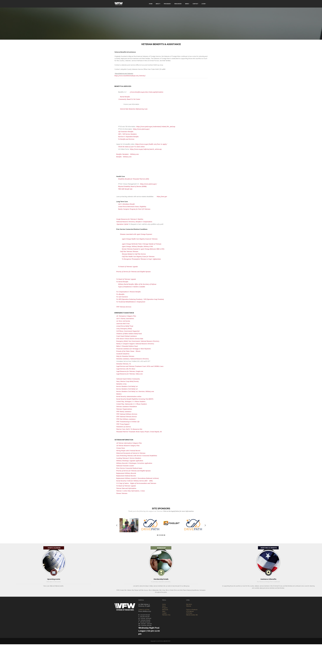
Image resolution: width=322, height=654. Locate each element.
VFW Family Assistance (123, 411)
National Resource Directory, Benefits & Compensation (134, 222)
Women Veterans (121, 493)
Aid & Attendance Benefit (126, 204)
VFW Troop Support (122, 424)
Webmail (188, 610)
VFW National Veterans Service (126, 417)
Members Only (166, 619)
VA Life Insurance (122, 297)
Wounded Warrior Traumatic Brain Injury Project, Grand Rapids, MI (139, 432)
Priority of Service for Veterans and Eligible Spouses (133, 272)
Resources (165, 613)
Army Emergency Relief (124, 329)
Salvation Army (121, 384)
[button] (117, 527)
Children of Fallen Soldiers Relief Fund (129, 334)
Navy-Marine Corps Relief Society (127, 381)
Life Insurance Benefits (125, 131)
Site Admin (189, 608)
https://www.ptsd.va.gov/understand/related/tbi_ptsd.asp (155, 126)
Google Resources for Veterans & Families (129, 219)
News (163, 615)
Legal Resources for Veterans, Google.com (129, 371)
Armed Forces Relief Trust (124, 326)
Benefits (138, 292)
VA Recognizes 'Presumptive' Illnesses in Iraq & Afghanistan (141, 259)
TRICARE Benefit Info (125, 189)
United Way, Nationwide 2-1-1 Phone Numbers (131, 404)
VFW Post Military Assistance (126, 419)
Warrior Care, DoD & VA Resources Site (129, 429)
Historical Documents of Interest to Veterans (130, 453)
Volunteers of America (123, 427)
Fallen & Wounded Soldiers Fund (127, 346)
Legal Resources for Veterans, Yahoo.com (129, 374)
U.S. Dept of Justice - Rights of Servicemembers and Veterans (136, 483)
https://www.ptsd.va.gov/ (141, 129)
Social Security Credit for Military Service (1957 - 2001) (134, 481)
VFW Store (189, 617)
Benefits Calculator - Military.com (127, 154)
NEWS (187, 3)
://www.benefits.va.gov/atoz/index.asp (142, 92)
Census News (120, 448)
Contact (164, 617)
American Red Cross (123, 323)
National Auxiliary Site (192, 619)
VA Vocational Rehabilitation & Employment (130, 302)
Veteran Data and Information (126, 488)
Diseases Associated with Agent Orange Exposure (136, 234)
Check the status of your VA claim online (131, 147)
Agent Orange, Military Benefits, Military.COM (137, 246)
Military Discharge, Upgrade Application (129, 461)
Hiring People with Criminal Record (128, 451)
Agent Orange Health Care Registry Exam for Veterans (139, 239)
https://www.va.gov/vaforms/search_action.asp (146, 149)
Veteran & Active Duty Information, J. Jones (130, 491)
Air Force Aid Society (123, 321)
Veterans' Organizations (124, 409)
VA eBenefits (120, 294)
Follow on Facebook (191, 613)
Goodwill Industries (122, 354)
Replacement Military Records (126, 473)
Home (164, 608)
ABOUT (158, 3)
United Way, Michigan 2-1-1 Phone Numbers (130, 401)
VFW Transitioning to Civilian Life (127, 422)
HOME (150, 3)
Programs (165, 612)
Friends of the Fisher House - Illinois (128, 351)
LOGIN (203, 3)
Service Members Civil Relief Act (127, 386)
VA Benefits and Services (126, 139)
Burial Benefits (125, 97)
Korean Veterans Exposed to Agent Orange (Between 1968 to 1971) (143, 249)
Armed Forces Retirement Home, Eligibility (132, 206)
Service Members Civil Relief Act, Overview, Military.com (135, 391)
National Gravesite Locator (125, 466)
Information (159, 92)
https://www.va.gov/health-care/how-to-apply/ (151, 144)
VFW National (190, 615)
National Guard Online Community (128, 379)
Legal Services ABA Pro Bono (125, 369)
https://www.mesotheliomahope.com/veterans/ (130, 76)
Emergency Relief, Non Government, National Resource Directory (137, 341)
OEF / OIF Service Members (127, 134)
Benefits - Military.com (123, 157)
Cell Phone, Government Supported (127, 331)
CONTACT (195, 3)
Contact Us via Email (143, 613)
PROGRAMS (167, 3)
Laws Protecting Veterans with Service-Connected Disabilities (136, 456)
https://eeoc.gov (162, 196)
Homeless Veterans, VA (123, 364)
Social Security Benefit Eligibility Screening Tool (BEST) (134, 399)
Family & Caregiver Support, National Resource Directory (135, 344)
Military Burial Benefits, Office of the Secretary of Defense (137, 284)
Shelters (119, 394)
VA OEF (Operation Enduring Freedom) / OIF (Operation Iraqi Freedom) (140, 299)
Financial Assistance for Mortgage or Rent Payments (133, 349)
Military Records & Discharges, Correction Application (134, 463)
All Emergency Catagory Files (126, 316)
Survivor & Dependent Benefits (128, 137)
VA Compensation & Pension (125, 292)
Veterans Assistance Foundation (126, 406)
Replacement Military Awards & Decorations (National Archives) (137, 478)
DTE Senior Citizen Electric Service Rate (129, 339)
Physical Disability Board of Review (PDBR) (132, 186)
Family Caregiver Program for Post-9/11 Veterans (134, 209)
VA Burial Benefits (122, 282)
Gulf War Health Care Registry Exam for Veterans (138, 256)
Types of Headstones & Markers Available (131, 287)
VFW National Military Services (126, 414)
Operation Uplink (122, 224)
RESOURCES (177, 3)
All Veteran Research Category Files (127, 446)
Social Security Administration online (128, 396)
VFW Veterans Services (123, 307)
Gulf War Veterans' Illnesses (129, 251)
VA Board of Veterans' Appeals (128, 266)
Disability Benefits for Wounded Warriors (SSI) (133, 179)
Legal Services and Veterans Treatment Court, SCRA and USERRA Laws (139, 366)
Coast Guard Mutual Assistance (126, 336)
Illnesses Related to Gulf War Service (134, 254)
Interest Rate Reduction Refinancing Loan (133, 109)
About (164, 610)
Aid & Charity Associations (125, 318)
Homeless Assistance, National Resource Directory (132, 359)
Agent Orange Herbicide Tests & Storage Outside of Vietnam (141, 244)
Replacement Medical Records (126, 476)
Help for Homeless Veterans (125, 356)
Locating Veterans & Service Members (128, 458)
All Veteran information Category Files (129, 443)
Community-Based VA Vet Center (129, 99)
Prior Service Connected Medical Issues (129, 468)
